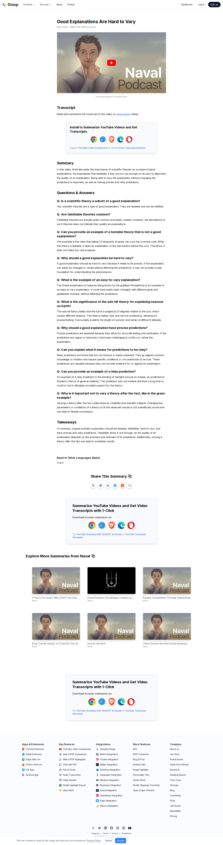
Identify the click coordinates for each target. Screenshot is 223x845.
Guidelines (126, 833)
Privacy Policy (94, 840)
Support (95, 833)
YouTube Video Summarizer (93, 148)
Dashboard (186, 4)
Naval (93, 27)
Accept (120, 840)
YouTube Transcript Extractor (130, 148)
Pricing (71, 4)
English (60, 462)
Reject (108, 840)
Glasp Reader (124, 114)
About (59, 4)
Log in (201, 4)
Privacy (115, 833)
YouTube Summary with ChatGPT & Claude (99, 534)
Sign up (214, 4)
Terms (105, 833)
